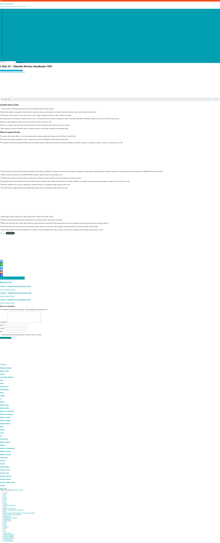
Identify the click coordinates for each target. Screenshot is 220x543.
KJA (4, 17)
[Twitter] (110, 267)
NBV (4, 42)
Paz (1, 436)
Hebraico (5, 43)
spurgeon (2, 460)
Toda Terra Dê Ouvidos (6, 3)
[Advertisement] (51, 85)
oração (2, 433)
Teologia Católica (5, 470)
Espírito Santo (4, 386)
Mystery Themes (18, 490)
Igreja (2, 426)
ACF (4, 48)
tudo (13, 72)
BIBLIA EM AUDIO (9, 25)
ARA (4, 23)
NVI (4, 18)
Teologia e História (5, 479)
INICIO (5, 9)
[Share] (110, 275)
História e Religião (5, 420)
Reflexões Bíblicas (5, 442)
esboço (2, 383)
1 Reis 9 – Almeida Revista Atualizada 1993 (15, 286)
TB (4, 11)
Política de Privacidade (9, 22)
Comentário (3, 322)
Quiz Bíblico (6, 35)
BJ (4, 46)
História (2, 402)
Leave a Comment (20, 72)
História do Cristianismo (7, 411)
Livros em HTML (8, 57)
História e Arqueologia (6, 414)
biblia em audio (4, 371)
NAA (5, 40)
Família (2, 395)
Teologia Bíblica (4, 467)
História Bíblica (4, 408)
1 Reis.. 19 (2, 233)
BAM (5, 39)
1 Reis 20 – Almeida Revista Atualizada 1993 (12, 277)
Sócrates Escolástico (8, 54)
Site (1, 331)
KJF (4, 28)
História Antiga (4, 405)
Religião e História (5, 451)
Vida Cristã (3, 488)
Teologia (2, 463)
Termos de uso (7, 37)
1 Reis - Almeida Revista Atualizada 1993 (11, 70)
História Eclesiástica (8, 51)
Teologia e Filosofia (5, 476)
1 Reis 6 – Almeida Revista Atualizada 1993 (15, 299)
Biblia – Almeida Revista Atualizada (13, 26)
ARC (4, 14)
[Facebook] (110, 261)
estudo (2, 392)
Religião (2, 445)
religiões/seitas (4, 457)
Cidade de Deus (7, 56)
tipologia (2, 485)
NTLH (5, 15)
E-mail (2, 328)
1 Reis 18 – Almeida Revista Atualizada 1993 (12, 279)
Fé (0, 398)
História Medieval (5, 423)
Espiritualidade (4, 389)
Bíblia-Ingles (6, 32)
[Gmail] (110, 272)
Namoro (2, 429)
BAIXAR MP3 (10, 233)
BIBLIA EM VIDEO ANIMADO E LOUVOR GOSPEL (19, 29)
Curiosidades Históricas (7, 377)
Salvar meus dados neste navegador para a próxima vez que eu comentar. (22, 334)
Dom (1, 380)
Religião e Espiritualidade (7, 448)
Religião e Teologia (5, 454)
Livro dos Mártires (8, 53)
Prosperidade (4, 439)
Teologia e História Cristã (7, 482)
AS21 (5, 45)
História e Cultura (5, 417)
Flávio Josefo (7, 49)
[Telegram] (110, 269)
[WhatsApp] (110, 264)
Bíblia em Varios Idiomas (10, 34)
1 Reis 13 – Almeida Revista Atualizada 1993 (15, 293)
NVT (4, 12)
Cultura (2, 374)
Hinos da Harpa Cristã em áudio (12, 31)
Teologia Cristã (4, 473)
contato (5, 20)
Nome (2, 325)
